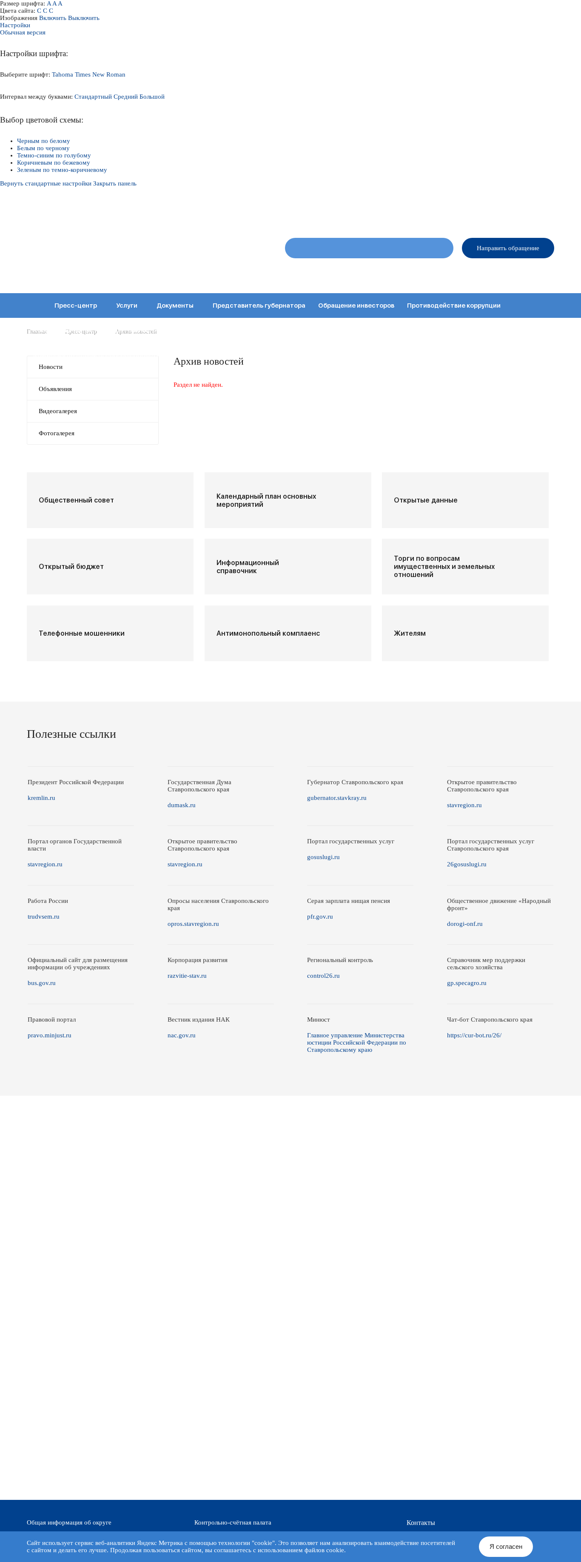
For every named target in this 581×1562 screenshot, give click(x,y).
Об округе (303, 272)
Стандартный (93, 96)
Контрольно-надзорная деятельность (447, 330)
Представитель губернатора (259, 305)
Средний (126, 96)
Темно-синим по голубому (54, 155)
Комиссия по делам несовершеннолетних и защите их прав (128, 355)
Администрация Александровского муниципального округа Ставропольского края (133, 253)
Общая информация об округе (69, 1522)
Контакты (542, 272)
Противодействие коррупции (454, 305)
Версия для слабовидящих (520, 212)
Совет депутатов (353, 272)
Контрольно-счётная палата (232, 1522)
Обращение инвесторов (356, 305)
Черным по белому (43, 140)
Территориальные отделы (481, 272)
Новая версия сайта (419, 212)
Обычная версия (23, 32)
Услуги (126, 305)
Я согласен (506, 1546)
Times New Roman (100, 74)
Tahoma (62, 74)
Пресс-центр (75, 305)
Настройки (15, 25)
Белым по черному (43, 148)
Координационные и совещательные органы (104, 330)
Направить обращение (508, 248)
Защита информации (221, 330)
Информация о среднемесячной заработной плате (317, 355)
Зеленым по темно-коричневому (62, 169)
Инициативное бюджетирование (320, 330)
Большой (152, 96)
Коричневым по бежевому (53, 162)
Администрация (411, 272)
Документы (175, 305)
